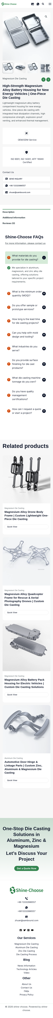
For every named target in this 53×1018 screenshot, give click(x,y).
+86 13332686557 (26, 902)
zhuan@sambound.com (26, 920)
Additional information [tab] (14, 217)
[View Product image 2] (20, 68)
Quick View (12, 527)
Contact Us (26, 987)
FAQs (26, 991)
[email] (32, 4)
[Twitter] (24, 930)
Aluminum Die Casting (26, 947)
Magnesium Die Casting (15, 78)
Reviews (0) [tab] (9, 223)
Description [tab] (8, 212)
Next (50, 68)
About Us (26, 984)
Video (26, 972)
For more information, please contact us (25, 243)
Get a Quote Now (26, 868)
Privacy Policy (26, 994)
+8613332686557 (26, 911)
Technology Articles (26, 969)
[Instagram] (28, 930)
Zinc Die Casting (26, 951)
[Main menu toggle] (50, 4)
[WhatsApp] (38, 4)
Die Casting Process (26, 954)
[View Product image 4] (45, 68)
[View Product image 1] (8, 68)
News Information (26, 965)
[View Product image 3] (33, 68)
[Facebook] (21, 930)
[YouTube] (32, 930)
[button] (43, 4)
